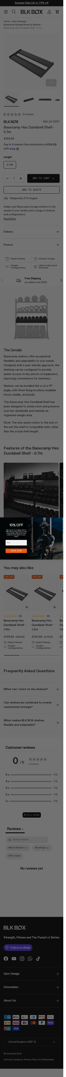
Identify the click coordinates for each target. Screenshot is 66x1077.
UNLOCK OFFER (16, 551)
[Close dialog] (63, 519)
